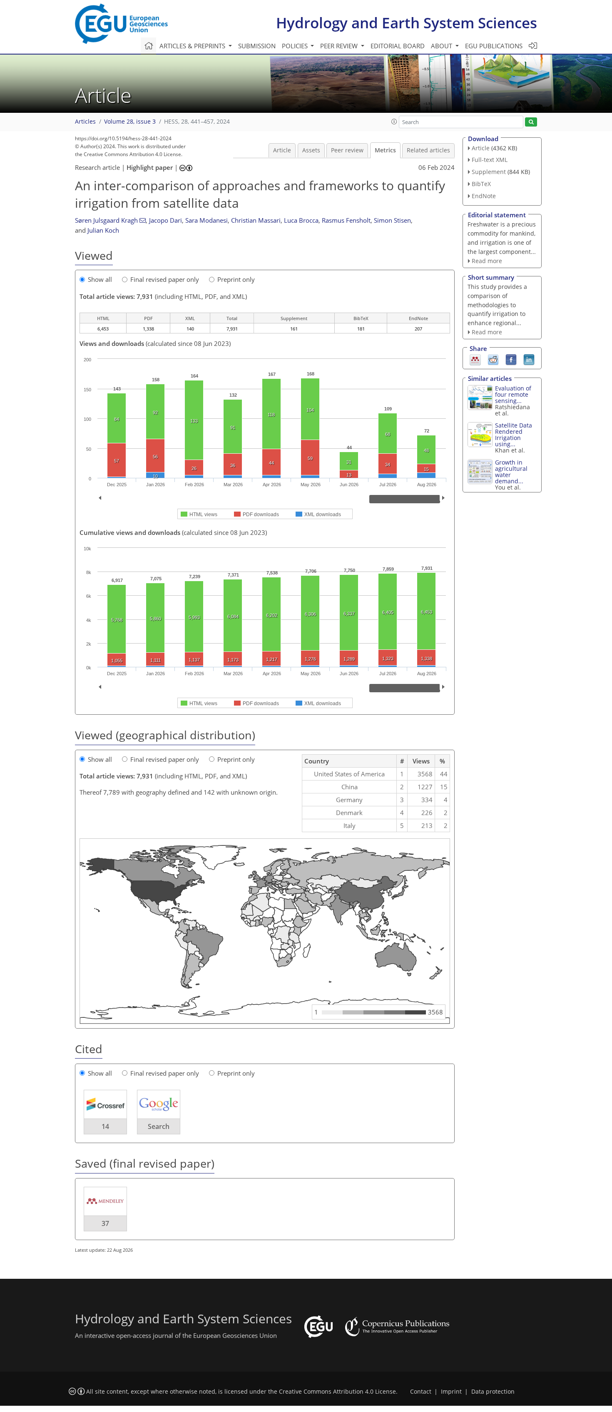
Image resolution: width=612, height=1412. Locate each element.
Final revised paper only (164, 279)
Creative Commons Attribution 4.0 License (337, 1391)
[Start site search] (531, 122)
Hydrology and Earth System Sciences (406, 22)
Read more (487, 261)
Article (282, 150)
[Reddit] (493, 359)
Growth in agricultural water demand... (511, 471)
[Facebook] (511, 359)
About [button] (442, 46)
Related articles (428, 150)
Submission (257, 46)
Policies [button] (295, 46)
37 (105, 1223)
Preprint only (236, 279)
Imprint (451, 1391)
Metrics (385, 150)
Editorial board (398, 46)
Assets (311, 150)
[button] (394, 121)
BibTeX (481, 184)
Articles (85, 121)
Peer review (347, 150)
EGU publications (493, 46)
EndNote (484, 196)
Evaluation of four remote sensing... (513, 394)
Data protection (493, 1391)
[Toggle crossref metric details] (105, 1104)
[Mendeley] (475, 359)
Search (158, 1126)
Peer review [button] (339, 46)
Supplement (489, 172)
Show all (100, 279)
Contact (420, 1391)
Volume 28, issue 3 (130, 121)
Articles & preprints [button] (193, 46)
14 (105, 1126)
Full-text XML (490, 160)
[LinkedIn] (529, 359)
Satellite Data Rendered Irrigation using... (513, 434)
